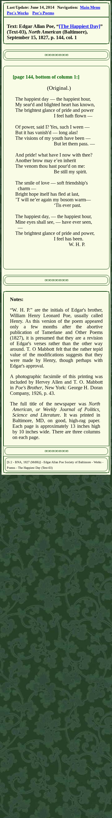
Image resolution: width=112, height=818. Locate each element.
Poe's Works (18, 13)
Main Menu (90, 7)
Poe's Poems (43, 13)
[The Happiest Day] (79, 26)
